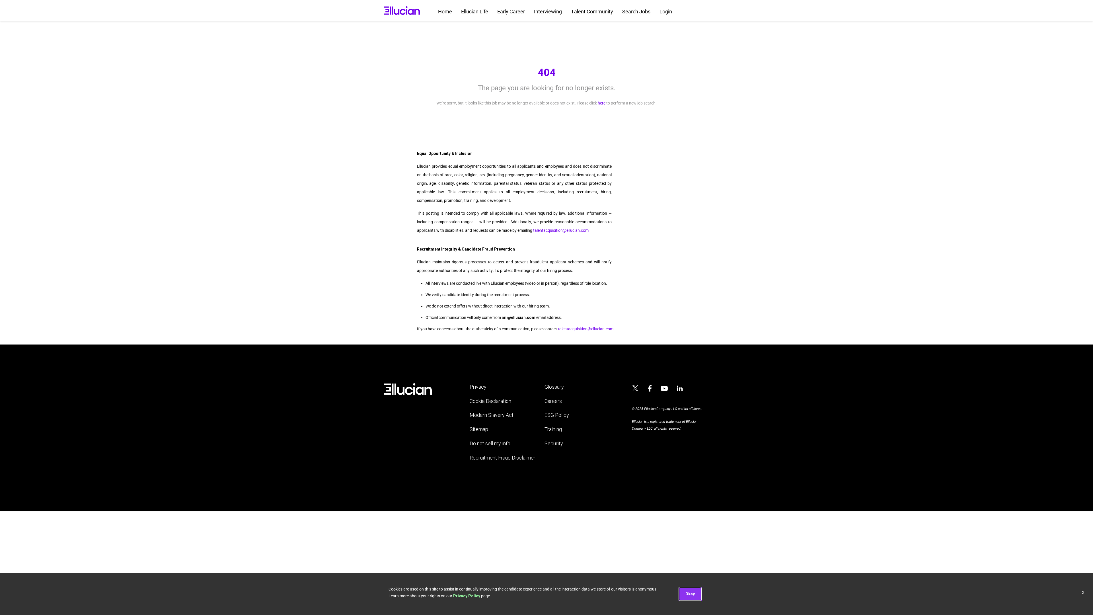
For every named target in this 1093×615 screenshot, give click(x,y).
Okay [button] (690, 594)
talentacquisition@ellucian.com (561, 230)
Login (666, 12)
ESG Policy (557, 415)
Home (445, 12)
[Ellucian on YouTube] (664, 389)
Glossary (554, 387)
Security (554, 443)
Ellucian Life (474, 12)
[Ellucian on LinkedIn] (680, 389)
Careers (553, 401)
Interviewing (548, 12)
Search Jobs (636, 12)
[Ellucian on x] (635, 389)
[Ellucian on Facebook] (650, 389)
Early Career (511, 12)
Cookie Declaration (490, 401)
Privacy (478, 387)
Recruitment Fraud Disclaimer (502, 458)
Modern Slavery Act (491, 415)
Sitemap (479, 429)
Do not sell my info (490, 443)
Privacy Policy (466, 596)
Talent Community (592, 12)
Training (553, 429)
